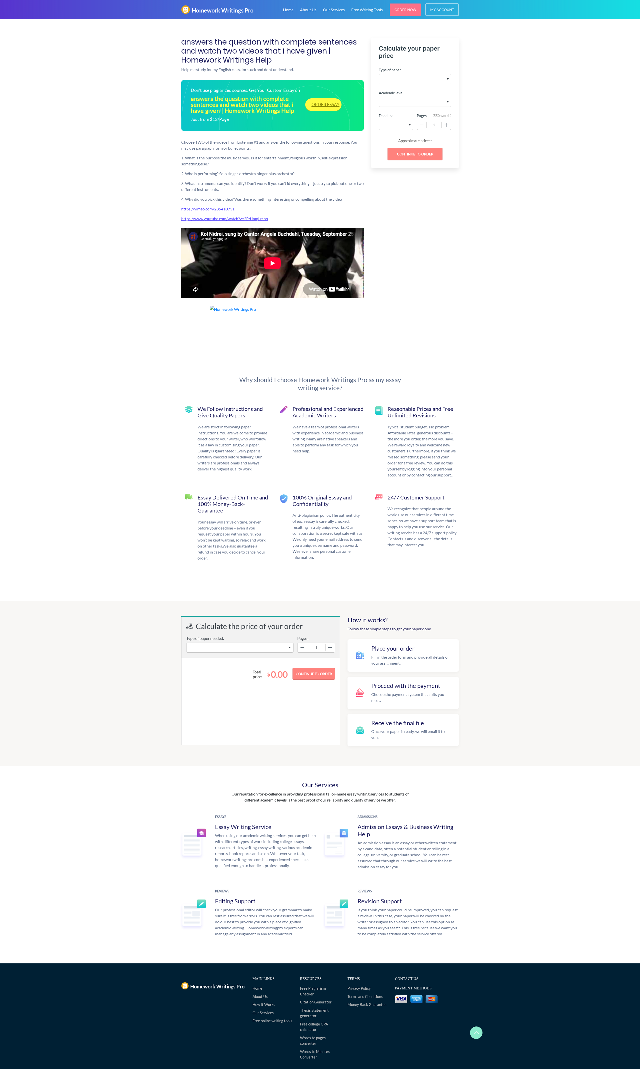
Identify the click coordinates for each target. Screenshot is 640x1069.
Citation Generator (316, 1002)
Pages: (302, 638)
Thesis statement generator (314, 1013)
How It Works (263, 1004)
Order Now (405, 10)
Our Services (334, 9)
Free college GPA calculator (314, 1027)
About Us (308, 9)
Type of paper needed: (205, 638)
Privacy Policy (359, 988)
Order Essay (326, 104)
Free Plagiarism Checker (313, 991)
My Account (442, 10)
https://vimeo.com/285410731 (207, 208)
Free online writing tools (272, 1020)
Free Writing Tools (367, 9)
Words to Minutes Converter (315, 1054)
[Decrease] (421, 125)
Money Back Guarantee (367, 1004)
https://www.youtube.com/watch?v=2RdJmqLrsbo (224, 218)
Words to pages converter (313, 1040)
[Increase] (446, 125)
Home (288, 9)
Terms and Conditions (365, 996)
